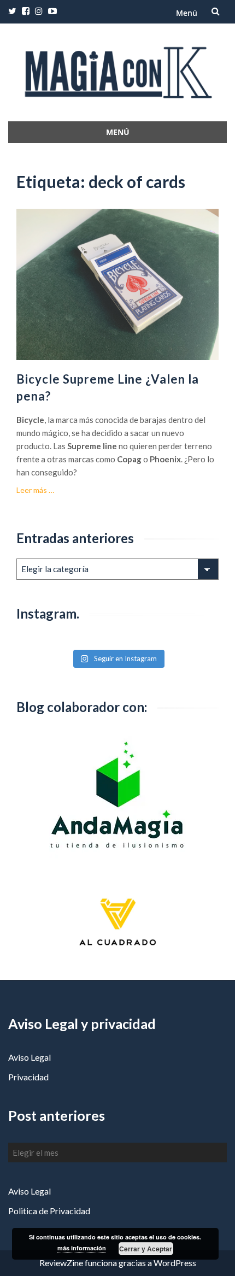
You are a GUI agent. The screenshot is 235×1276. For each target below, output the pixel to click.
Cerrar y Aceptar (145, 1249)
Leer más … (35, 490)
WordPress (175, 1262)
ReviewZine (61, 1262)
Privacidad (28, 1077)
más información (81, 1248)
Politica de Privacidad (49, 1211)
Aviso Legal (29, 1057)
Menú (186, 13)
